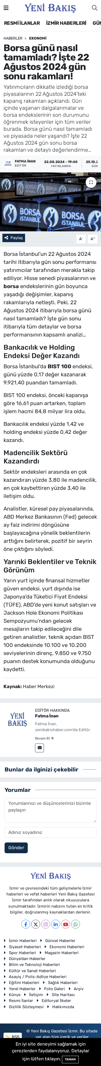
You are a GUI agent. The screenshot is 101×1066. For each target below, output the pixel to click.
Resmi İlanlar (21, 1000)
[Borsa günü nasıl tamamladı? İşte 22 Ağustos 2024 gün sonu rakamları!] (50, 202)
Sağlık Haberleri (63, 982)
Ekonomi (38, 38)
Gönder (16, 847)
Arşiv (78, 988)
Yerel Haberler (22, 988)
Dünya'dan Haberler (27, 958)
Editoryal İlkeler (56, 1000)
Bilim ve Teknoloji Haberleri (34, 964)
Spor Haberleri (22, 952)
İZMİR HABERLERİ (66, 23)
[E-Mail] (39, 747)
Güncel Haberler (60, 940)
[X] (35, 924)
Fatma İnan (46, 715)
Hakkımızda (63, 1006)
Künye (14, 994)
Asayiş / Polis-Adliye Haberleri (38, 976)
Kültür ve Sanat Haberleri (32, 970)
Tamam (70, 1059)
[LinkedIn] (55, 924)
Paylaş (17, 237)
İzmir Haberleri (23, 940)
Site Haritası (63, 994)
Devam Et (43, 738)
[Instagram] (45, 924)
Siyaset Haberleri (25, 946)
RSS (15, 1037)
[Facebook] (25, 924)
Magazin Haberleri (62, 952)
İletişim (36, 994)
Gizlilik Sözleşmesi (26, 1006)
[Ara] (94, 8)
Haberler (13, 38)
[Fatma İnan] (17, 720)
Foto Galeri (54, 988)
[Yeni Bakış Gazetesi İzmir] (50, 7)
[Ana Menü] (6, 7)
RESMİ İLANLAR (22, 23)
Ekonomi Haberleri (67, 946)
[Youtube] (65, 924)
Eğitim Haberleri (24, 982)
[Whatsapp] (75, 924)
